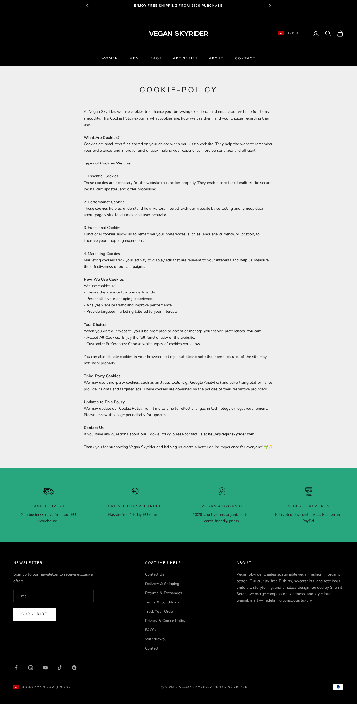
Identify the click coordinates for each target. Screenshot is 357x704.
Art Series (185, 58)
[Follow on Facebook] (16, 667)
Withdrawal (155, 639)
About (216, 58)
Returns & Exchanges (163, 593)
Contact (245, 58)
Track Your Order (159, 611)
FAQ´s (150, 630)
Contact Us (154, 574)
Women (109, 58)
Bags (156, 58)
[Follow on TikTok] (59, 667)
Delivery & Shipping (162, 583)
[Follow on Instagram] (30, 667)
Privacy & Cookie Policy (165, 620)
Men (134, 58)
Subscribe (34, 614)
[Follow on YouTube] (45, 667)
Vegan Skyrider (230, 687)
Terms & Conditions (162, 602)
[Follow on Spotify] (74, 667)
